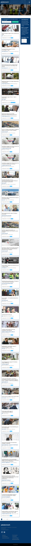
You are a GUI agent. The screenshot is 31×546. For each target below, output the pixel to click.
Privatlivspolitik (14, 535)
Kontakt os (4, 535)
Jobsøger (14, 10)
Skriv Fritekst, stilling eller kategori (24, 37)
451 (7, 519)
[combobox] (24, 41)
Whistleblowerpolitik (15, 539)
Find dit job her (24, 19)
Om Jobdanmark (5, 536)
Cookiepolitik (14, 536)
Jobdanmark (10, 10)
